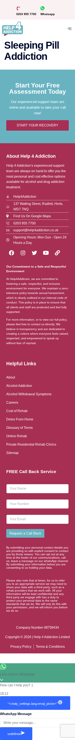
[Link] (57, 252)
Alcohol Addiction (19, 386)
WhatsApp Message (16, 714)
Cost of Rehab (17, 411)
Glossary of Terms (19, 427)
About (10, 377)
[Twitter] (34, 252)
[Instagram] (23, 252)
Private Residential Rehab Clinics (31, 444)
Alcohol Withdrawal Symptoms (28, 394)
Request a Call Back (25, 533)
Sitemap (12, 453)
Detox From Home (19, 419)
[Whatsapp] (42, 8)
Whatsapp (47, 14)
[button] (69, 29)
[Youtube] (46, 252)
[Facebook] (11, 252)
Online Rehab (16, 436)
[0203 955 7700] (18, 8)
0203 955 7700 (26, 14)
